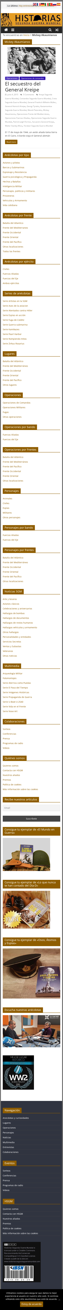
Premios (7, 779)
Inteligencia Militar (12, 186)
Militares (7, 512)
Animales (7, 498)
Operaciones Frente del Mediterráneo (33, 114)
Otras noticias (10, 655)
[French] (39, 4)
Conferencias (9, 733)
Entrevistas (8, 1147)
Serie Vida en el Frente (14, 706)
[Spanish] (59, 4)
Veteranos (8, 651)
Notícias (7, 1137)
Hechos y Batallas (12, 181)
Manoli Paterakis (35, 110)
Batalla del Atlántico (13, 361)
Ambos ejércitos (11, 283)
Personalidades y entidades (17, 636)
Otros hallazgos (11, 632)
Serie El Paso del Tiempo (15, 687)
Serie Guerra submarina (15, 324)
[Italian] (47, 4)
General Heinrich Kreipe (15, 106)
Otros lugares (10, 384)
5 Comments (28, 94)
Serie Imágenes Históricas (16, 692)
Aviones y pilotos (11, 162)
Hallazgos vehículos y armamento (20, 627)
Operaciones (12, 78)
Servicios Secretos (12, 641)
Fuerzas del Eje (10, 278)
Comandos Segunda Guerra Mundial (35, 98)
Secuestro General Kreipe (43, 122)
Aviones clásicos (11, 603)
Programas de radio (13, 743)
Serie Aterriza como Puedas (17, 682)
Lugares (7, 1122)
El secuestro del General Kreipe (23, 86)
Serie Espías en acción (14, 315)
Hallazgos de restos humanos (18, 622)
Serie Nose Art (10, 711)
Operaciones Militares (14, 407)
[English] (35, 4)
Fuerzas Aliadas (11, 273)
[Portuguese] (51, 4)
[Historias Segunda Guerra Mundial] (31, 15)
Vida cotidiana (10, 205)
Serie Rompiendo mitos (15, 338)
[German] (43, 4)
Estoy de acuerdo (32, 1304)
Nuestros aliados (11, 775)
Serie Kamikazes (11, 329)
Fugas (6, 412)
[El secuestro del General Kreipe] (31, 49)
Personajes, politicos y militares (19, 191)
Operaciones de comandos (32, 78)
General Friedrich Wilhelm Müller (42, 102)
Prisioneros (8, 195)
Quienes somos (11, 765)
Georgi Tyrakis (33, 106)
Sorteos (6, 729)
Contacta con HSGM (13, 770)
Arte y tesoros (10, 599)
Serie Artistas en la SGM (15, 301)
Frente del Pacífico (12, 241)
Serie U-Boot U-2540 (13, 701)
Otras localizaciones (13, 246)
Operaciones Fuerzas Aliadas (17, 118)
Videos (6, 748)
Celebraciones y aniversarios (17, 608)
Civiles (6, 269)
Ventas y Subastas (12, 646)
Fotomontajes (10, 678)
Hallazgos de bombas (14, 613)
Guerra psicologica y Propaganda (20, 176)
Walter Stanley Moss (13, 125)
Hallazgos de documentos (16, 618)
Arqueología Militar (12, 673)
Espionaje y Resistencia (15, 172)
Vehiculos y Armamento (15, 200)
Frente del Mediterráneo (15, 365)
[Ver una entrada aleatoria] (57, 30)
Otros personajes (11, 517)
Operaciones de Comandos (16, 402)
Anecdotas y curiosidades (16, 1117)
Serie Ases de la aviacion (15, 305)
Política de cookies (12, 784)
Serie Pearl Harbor (12, 334)
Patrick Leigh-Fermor (22, 122)
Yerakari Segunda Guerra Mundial (38, 125)
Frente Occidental (12, 232)
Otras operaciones (12, 416)
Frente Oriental (10, 237)
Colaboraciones (11, 1152)
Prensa (6, 738)
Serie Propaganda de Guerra (17, 697)
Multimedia (9, 1142)
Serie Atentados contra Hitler (17, 310)
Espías (6, 508)
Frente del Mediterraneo (15, 227)
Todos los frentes (11, 251)
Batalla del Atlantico (13, 223)
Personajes (8, 1132)
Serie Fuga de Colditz (13, 319)
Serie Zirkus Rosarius (13, 343)
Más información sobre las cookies (20, 789)
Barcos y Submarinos (13, 167)
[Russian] (55, 4)
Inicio (26, 35)
